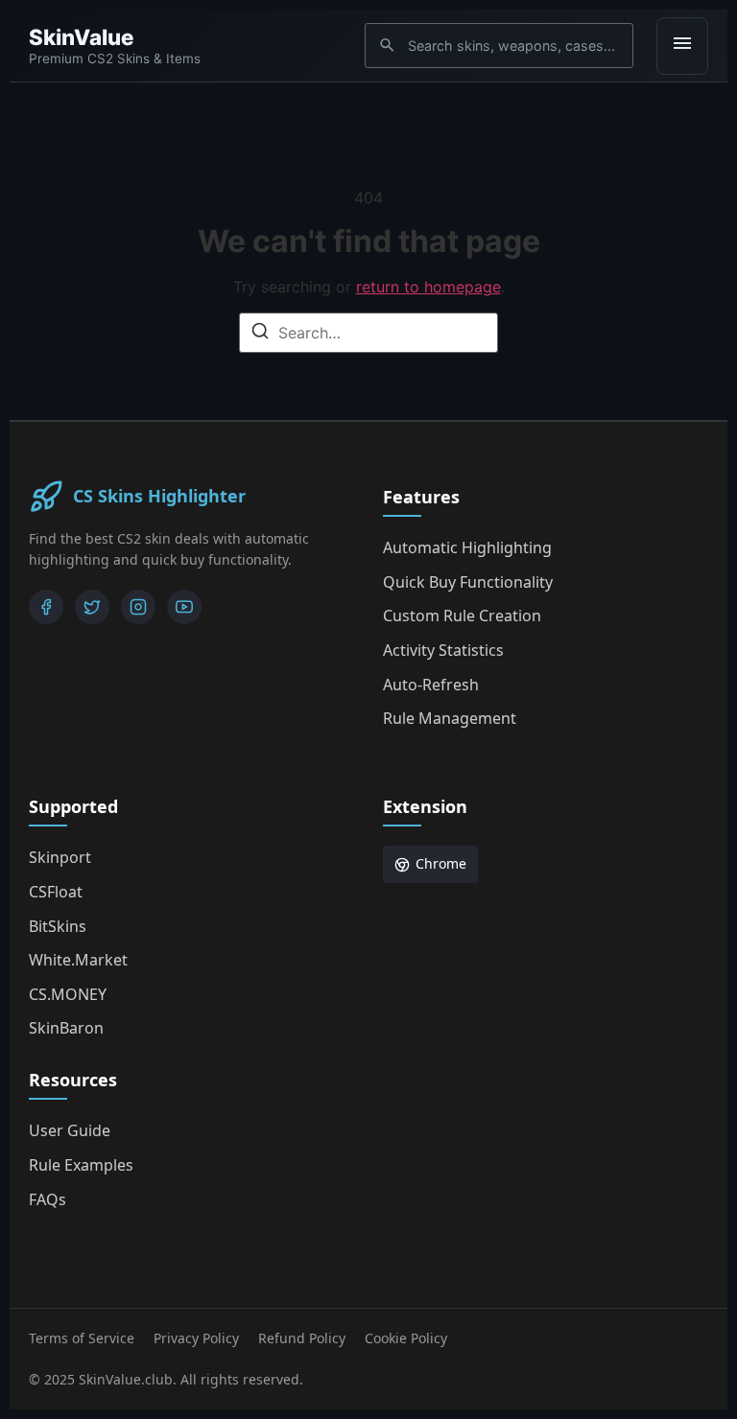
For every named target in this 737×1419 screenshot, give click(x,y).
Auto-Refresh (431, 684)
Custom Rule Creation (462, 615)
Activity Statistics (443, 650)
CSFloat (56, 891)
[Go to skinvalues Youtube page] (184, 607)
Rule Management (449, 718)
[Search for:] (368, 333)
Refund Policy (301, 1338)
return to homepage (428, 286)
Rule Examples (81, 1164)
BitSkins (57, 926)
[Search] (260, 334)
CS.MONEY (68, 994)
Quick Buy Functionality (468, 582)
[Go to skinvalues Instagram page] (138, 607)
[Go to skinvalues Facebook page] (46, 607)
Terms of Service (81, 1338)
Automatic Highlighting (467, 547)
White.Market (78, 959)
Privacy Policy (196, 1338)
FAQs (47, 1199)
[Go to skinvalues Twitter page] (92, 607)
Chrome (441, 863)
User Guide (69, 1130)
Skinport (60, 857)
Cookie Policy (406, 1338)
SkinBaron (66, 1027)
